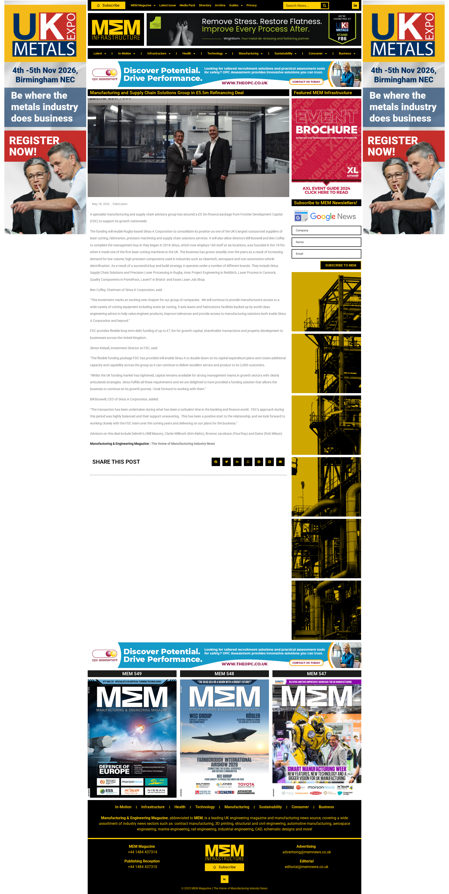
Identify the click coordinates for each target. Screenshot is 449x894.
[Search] (325, 5)
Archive (220, 5)
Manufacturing (248, 53)
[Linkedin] (355, 5)
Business (345, 53)
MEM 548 (224, 673)
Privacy (251, 5)
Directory (205, 5)
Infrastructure (156, 53)
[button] (216, 462)
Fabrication (120, 204)
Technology (215, 53)
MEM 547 (316, 673)
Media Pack (187, 5)
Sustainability (283, 53)
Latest (98, 53)
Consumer (316, 53)
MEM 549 (132, 673)
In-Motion (124, 53)
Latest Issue (167, 5)
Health (186, 53)
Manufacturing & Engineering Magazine (119, 443)
